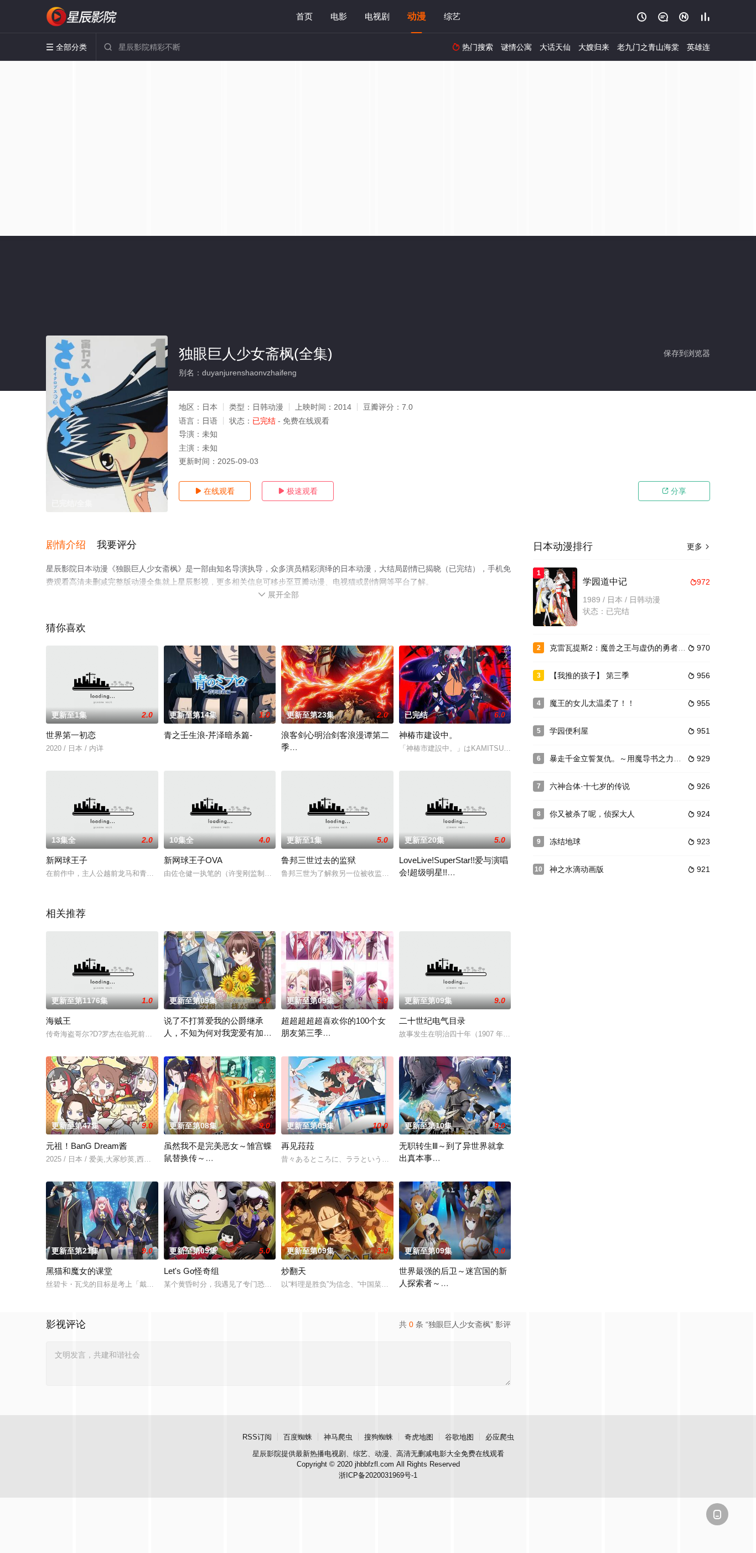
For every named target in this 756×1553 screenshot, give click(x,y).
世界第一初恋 (71, 735)
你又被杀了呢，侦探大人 (592, 813)
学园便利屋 (569, 730)
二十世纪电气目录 (432, 1020)
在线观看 (215, 491)
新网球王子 (66, 860)
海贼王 (58, 1020)
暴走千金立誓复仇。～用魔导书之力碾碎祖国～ (631, 758)
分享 (674, 491)
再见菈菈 (297, 1145)
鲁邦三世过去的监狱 (318, 860)
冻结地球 (565, 841)
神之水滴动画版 (577, 869)
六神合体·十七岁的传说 (590, 786)
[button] (71, 545)
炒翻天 (293, 1271)
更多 (698, 546)
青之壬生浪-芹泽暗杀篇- (208, 735)
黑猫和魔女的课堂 (79, 1271)
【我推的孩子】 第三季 (589, 675)
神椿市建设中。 (428, 735)
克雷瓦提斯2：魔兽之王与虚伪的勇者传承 (621, 647)
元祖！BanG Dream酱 (86, 1145)
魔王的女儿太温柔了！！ (592, 703)
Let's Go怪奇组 (191, 1271)
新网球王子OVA (193, 860)
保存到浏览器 (687, 353)
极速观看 (298, 491)
